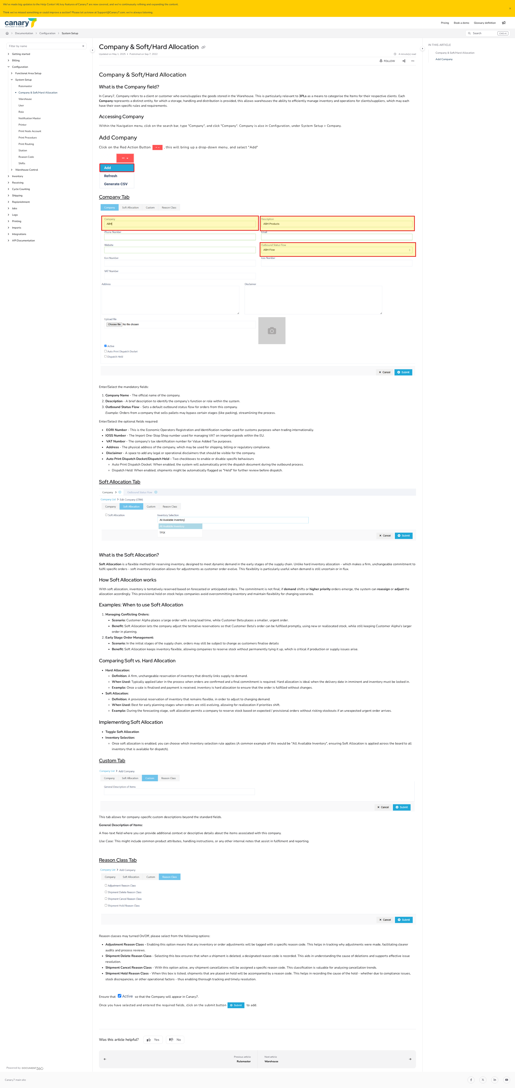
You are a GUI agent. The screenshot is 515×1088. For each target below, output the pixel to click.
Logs (15, 215)
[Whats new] (504, 23)
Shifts (22, 163)
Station (23, 150)
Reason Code (26, 157)
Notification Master (30, 118)
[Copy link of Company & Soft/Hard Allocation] (203, 47)
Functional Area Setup (28, 73)
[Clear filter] (83, 46)
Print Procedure (28, 137)
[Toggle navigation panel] (92, 50)
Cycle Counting (21, 189)
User (21, 105)
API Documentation (23, 240)
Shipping (17, 195)
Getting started (21, 54)
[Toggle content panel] (422, 48)
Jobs (14, 208)
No (179, 1040)
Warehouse (25, 99)
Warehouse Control (26, 170)
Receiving (18, 183)
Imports (16, 228)
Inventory (17, 176)
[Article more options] (413, 61)
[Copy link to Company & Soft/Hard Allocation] (193, 75)
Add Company (444, 59)
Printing (16, 221)
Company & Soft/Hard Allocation (38, 92)
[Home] (21, 23)
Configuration (47, 33)
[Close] (510, 8)
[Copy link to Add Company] (143, 138)
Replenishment (21, 202)
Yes (156, 1040)
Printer (23, 125)
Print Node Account (30, 131)
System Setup (70, 33)
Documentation (24, 33)
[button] (488, 33)
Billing (16, 60)
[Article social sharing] (404, 61)
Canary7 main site (15, 1080)
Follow (389, 61)
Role (21, 112)
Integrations (19, 234)
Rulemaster (25, 86)
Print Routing (26, 144)
